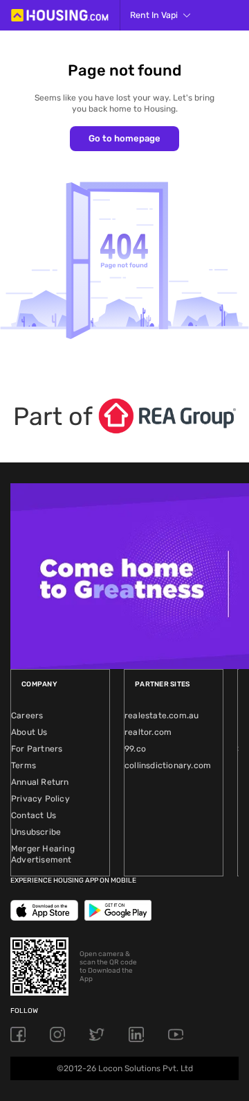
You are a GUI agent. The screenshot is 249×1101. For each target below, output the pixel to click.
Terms (23, 765)
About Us (29, 732)
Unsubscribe (36, 832)
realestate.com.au (161, 715)
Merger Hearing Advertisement (43, 854)
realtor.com (148, 732)
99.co (135, 749)
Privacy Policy (40, 799)
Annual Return (40, 782)
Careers (27, 715)
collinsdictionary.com (167, 765)
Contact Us (33, 815)
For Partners (36, 749)
